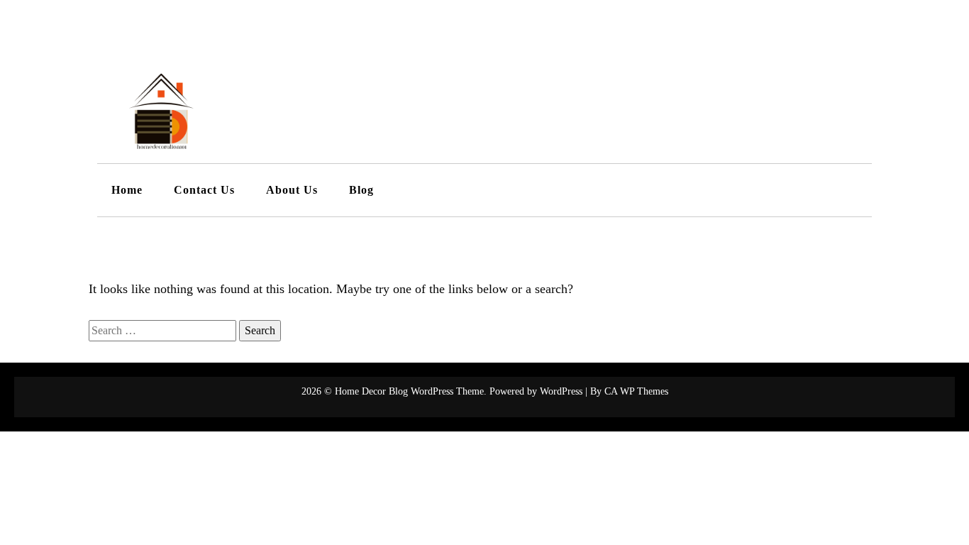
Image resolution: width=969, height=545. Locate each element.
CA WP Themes (636, 391)
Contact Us (204, 190)
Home (127, 190)
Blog (361, 190)
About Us (292, 190)
